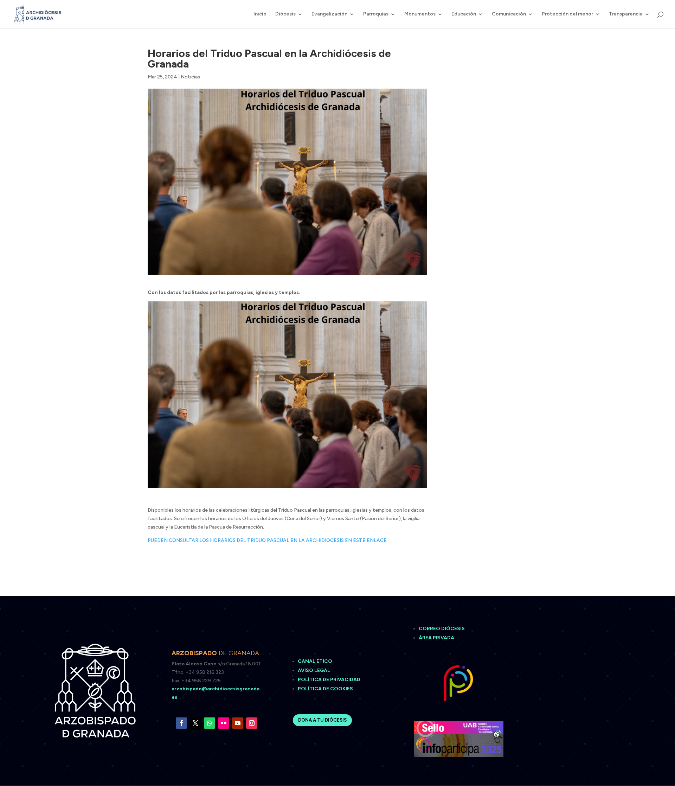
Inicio (259, 14)
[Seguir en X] (195, 723)
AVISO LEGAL (314, 670)
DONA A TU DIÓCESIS (322, 720)
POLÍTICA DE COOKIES (325, 689)
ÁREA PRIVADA (436, 638)
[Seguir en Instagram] (251, 723)
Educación (463, 14)
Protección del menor (567, 14)
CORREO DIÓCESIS (442, 629)
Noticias (190, 77)
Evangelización (329, 14)
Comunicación (509, 14)
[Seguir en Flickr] (223, 723)
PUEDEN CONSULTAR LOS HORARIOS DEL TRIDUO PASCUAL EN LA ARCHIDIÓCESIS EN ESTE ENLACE (267, 540)
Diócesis (285, 14)
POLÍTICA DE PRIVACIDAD (329, 680)
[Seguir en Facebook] (181, 723)
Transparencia (626, 14)
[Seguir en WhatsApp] (209, 723)
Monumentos (420, 14)
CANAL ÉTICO (315, 661)
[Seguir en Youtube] (237, 723)
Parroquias (375, 14)
